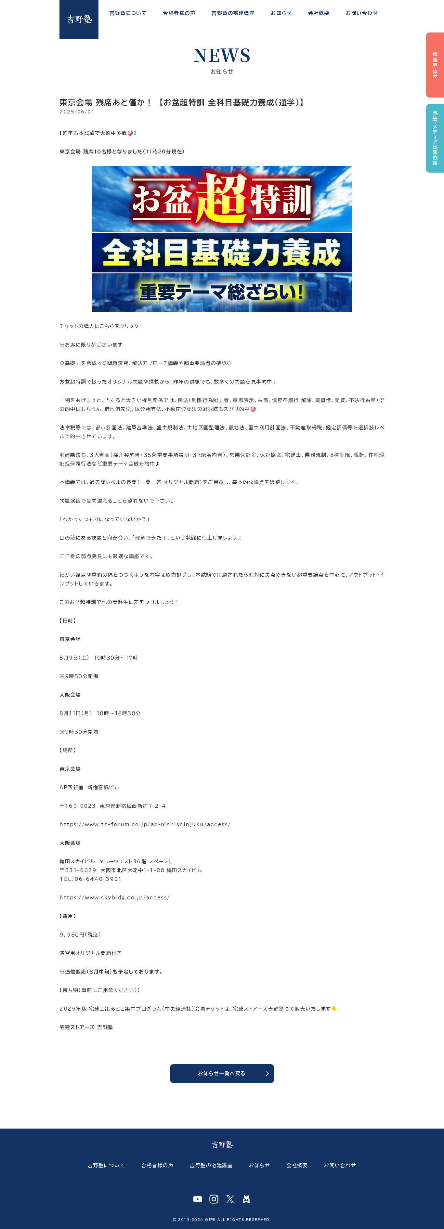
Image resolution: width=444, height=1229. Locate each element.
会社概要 (319, 13)
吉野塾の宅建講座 (233, 13)
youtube (197, 1199)
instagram (213, 1199)
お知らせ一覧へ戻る (222, 1073)
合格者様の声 (179, 13)
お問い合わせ (362, 13)
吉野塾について (128, 13)
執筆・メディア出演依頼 (435, 138)
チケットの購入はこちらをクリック (99, 326)
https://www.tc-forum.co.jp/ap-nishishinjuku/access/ (145, 824)
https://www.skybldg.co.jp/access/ (114, 897)
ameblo (246, 1199)
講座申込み (435, 65)
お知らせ (281, 13)
